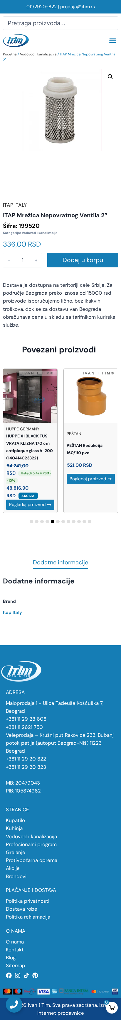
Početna (10, 54)
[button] (112, 40)
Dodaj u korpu (83, 260)
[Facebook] (9, 975)
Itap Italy (12, 612)
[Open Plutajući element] (14, 1004)
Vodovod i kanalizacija (38, 54)
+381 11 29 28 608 (26, 719)
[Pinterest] (35, 975)
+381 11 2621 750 (24, 727)
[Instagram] (18, 975)
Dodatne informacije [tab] (60, 562)
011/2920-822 (41, 7)
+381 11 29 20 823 (26, 767)
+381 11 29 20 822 (26, 759)
